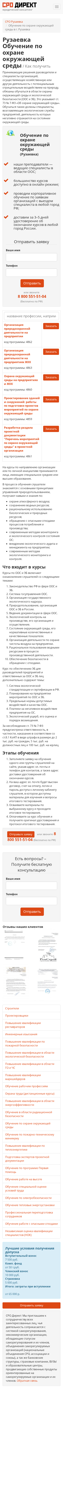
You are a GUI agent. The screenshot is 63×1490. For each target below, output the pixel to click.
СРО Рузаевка (14, 21)
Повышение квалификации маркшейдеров (23, 1077)
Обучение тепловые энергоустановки (30, 1205)
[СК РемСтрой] (47, 947)
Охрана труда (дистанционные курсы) (29, 1093)
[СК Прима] (47, 983)
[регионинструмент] (16, 945)
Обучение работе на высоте (23, 1179)
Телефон (12, 265)
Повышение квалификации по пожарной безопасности (25, 1043)
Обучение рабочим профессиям (26, 1086)
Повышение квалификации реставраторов (23, 1025)
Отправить (32, 283)
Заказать (51, 326)
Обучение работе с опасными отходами (31, 1224)
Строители (12, 1008)
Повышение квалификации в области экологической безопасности (29, 1054)
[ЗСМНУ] (16, 983)
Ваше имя (13, 250)
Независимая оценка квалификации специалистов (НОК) (29, 1233)
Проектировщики (16, 1015)
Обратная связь (27, 1381)
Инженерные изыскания (21, 1034)
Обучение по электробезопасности (28, 1198)
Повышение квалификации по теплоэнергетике (25, 1147)
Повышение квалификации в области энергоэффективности (29, 1103)
